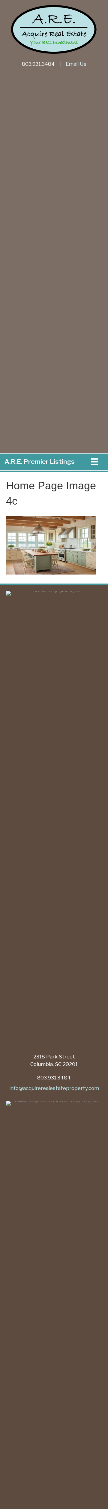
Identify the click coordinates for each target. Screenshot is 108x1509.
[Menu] (94, 461)
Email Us (76, 64)
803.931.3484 (38, 64)
